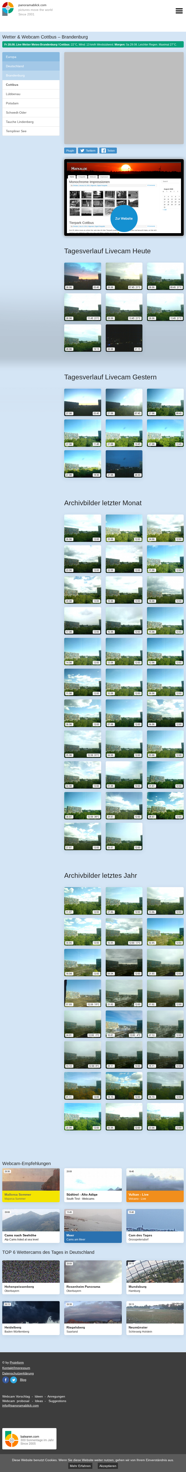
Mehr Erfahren (80, 1466)
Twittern (90, 150)
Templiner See (16, 131)
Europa (11, 57)
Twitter (13, 1379)
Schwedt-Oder (16, 112)
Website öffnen (124, 218)
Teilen (111, 150)
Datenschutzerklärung (18, 1373)
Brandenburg (15, 75)
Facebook (5, 1379)
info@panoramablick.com (20, 1405)
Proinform (17, 1362)
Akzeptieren (107, 1466)
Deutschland (15, 66)
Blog (23, 1379)
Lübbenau (13, 94)
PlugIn (70, 150)
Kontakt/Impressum (16, 1368)
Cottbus (12, 84)
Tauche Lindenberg (20, 122)
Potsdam (12, 103)
